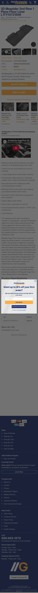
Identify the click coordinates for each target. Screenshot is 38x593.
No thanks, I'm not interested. (19, 306)
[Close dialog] (35, 281)
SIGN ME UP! (19, 302)
